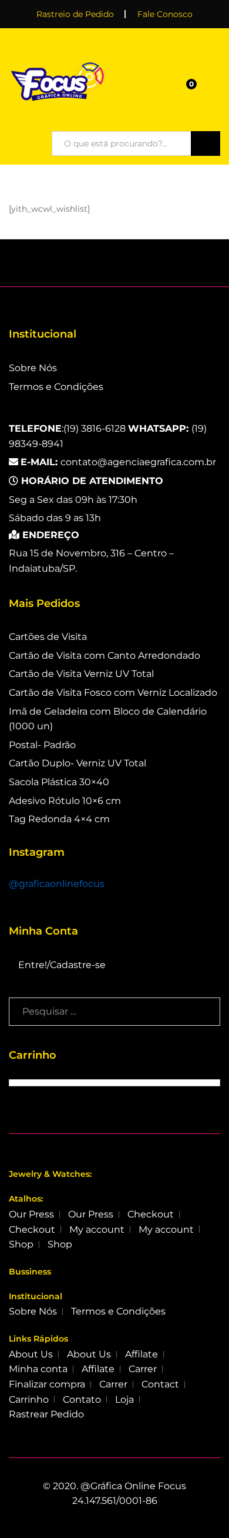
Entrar (213, 88)
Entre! (32, 964)
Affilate (141, 1354)
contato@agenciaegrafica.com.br (118, 462)
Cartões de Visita (48, 636)
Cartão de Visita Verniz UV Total (81, 673)
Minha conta (38, 1368)
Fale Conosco (165, 14)
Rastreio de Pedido (75, 14)
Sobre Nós (33, 367)
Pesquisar (205, 143)
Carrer (143, 1368)
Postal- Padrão (42, 744)
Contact (160, 1384)
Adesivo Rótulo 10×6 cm (65, 800)
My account (96, 1229)
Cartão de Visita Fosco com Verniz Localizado (113, 692)
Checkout (150, 1214)
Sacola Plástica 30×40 (59, 782)
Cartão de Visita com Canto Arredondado (104, 655)
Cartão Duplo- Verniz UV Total (77, 763)
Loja (124, 1399)
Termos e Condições (56, 386)
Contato (82, 1399)
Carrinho (29, 1399)
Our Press (31, 1214)
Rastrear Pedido (46, 1414)
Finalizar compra (47, 1384)
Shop (21, 1244)
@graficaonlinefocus (57, 883)
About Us (31, 1354)
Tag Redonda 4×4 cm (59, 819)
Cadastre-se (78, 964)
